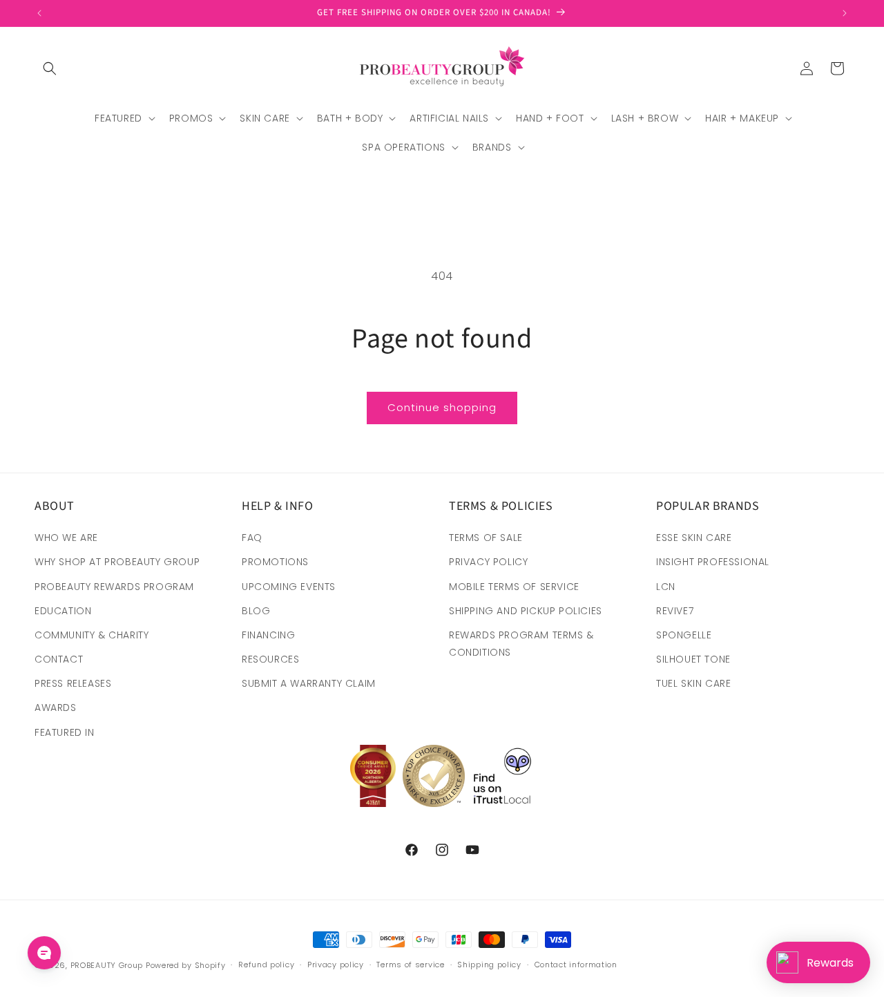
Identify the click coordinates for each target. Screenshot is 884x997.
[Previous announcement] (39, 13)
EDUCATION (63, 611)
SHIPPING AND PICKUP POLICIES (525, 611)
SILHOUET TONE (693, 659)
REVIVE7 (674, 611)
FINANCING (268, 635)
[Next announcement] (844, 13)
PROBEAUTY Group (107, 965)
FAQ (252, 537)
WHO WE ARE (66, 537)
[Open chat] (44, 952)
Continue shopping (442, 407)
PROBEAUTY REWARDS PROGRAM (114, 587)
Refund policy (266, 964)
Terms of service (410, 964)
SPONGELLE (683, 635)
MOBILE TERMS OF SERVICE (514, 587)
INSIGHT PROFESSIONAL (712, 562)
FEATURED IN (65, 732)
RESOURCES (270, 659)
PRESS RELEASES (73, 683)
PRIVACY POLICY (488, 562)
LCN (665, 587)
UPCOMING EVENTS (289, 587)
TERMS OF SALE (486, 537)
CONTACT (59, 659)
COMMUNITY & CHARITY (91, 635)
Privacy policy (335, 964)
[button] (50, 68)
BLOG (256, 611)
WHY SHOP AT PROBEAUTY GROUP (117, 562)
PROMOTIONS (275, 562)
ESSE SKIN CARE (693, 537)
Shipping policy (489, 964)
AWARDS (56, 707)
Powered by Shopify (186, 965)
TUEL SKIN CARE (693, 683)
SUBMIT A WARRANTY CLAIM (309, 683)
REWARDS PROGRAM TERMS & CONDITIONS (521, 643)
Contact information (576, 964)
